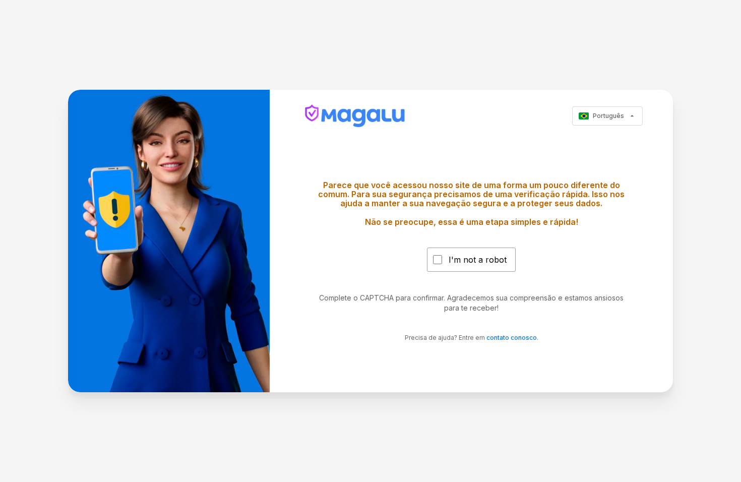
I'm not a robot (478, 260)
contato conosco (511, 337)
